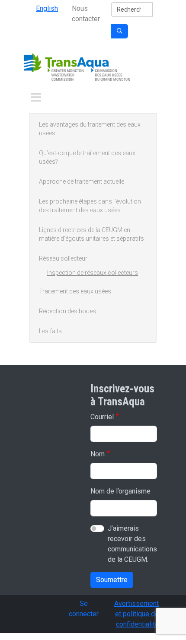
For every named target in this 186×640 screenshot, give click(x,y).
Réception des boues (67, 311)
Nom (97, 454)
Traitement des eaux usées (75, 291)
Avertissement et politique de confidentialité (136, 613)
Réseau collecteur (63, 258)
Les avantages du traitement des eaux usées (90, 129)
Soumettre (112, 580)
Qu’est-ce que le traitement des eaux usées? (87, 157)
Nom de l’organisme (120, 491)
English (47, 8)
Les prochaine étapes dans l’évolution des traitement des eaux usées (90, 205)
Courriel (102, 417)
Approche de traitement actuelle (81, 181)
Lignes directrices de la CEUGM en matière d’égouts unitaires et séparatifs (91, 234)
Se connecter (84, 608)
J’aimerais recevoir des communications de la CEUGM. (132, 544)
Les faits (50, 331)
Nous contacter (86, 13)
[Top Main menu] (36, 97)
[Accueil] (78, 68)
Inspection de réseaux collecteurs (92, 272)
